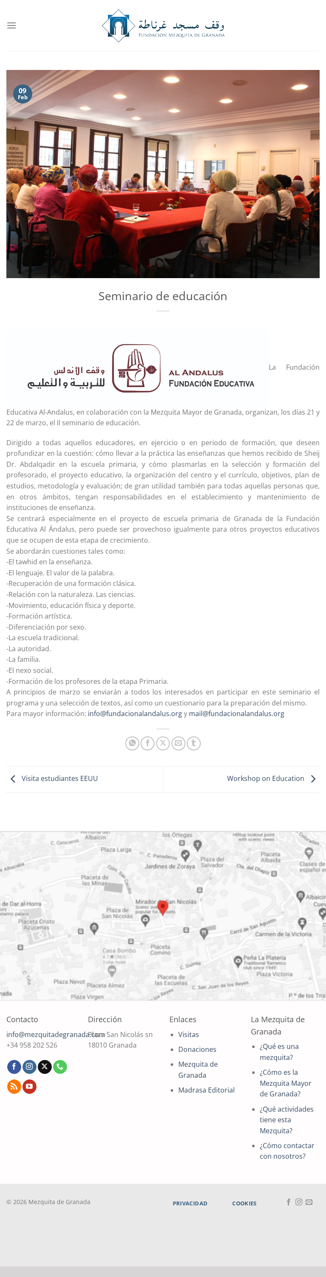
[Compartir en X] (163, 743)
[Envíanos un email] (309, 1202)
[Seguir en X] (45, 1067)
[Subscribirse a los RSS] (14, 1086)
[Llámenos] (60, 1067)
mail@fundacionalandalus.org (236, 713)
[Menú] (11, 25)
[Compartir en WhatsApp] (132, 743)
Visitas (188, 1034)
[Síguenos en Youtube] (29, 1086)
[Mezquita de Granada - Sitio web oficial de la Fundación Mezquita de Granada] (163, 25)
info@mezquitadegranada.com (55, 1034)
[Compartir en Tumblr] (194, 743)
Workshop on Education (266, 778)
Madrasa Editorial (206, 1090)
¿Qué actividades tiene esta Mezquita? (287, 1119)
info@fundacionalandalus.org (135, 713)
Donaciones (197, 1049)
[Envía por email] (178, 743)
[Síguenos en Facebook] (14, 1067)
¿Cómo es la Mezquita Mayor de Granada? (286, 1083)
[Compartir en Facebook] (148, 743)
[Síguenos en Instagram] (29, 1067)
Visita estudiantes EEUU (59, 778)
